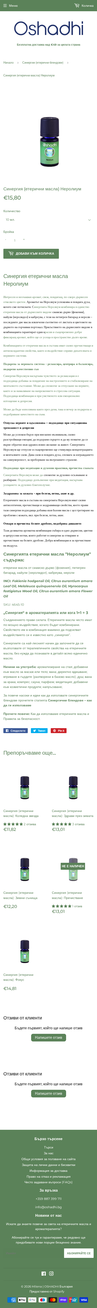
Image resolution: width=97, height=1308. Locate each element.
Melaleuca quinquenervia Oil (42, 586)
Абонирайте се (79, 1253)
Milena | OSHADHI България (52, 1286)
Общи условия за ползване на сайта (48, 1159)
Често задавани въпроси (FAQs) (48, 1182)
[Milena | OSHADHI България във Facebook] (43, 1274)
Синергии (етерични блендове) (42, 62)
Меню (13, 6)
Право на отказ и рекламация (49, 1177)
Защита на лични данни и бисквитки (48, 1165)
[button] (13, 824)
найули (22, 573)
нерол (68, 573)
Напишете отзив (48, 1037)
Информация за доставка (48, 1171)
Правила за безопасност (21, 719)
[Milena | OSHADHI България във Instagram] (51, 1274)
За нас (48, 1153)
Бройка (8, 232)
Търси (48, 1147)
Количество (11, 211)
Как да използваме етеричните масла (58, 714)
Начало (8, 62)
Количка (87, 6)
